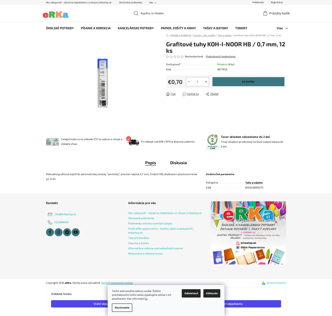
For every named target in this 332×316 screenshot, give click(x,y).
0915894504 (61, 222)
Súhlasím (212, 293)
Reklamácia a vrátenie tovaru (145, 254)
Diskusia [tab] (178, 162)
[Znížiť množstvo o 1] (188, 81)
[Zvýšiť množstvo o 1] (206, 81)
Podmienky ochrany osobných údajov (150, 223)
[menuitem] (60, 28)
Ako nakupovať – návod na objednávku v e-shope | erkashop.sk (79, 2)
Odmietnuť (191, 293)
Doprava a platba (138, 243)
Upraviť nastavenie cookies (117, 283)
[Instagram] (59, 232)
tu (146, 299)
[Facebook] (50, 232)
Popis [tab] (150, 162)
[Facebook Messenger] (67, 232)
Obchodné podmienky (130, 2)
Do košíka (248, 82)
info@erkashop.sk (65, 214)
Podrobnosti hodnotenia (220, 56)
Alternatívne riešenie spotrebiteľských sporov (155, 248)
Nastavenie (122, 308)
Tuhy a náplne (254, 183)
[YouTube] (76, 232)
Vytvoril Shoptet (276, 283)
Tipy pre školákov (138, 238)
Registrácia (277, 2)
